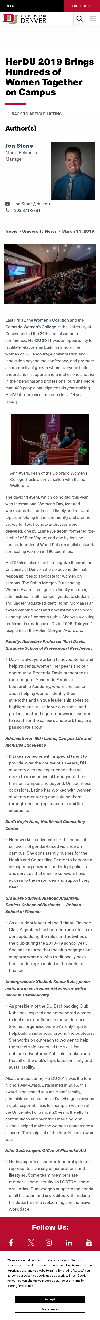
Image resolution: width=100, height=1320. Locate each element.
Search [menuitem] (79, 13)
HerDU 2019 (40, 340)
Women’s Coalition (51, 320)
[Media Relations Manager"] (7, 203)
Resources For (80, 6)
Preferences (50, 1309)
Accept (50, 1299)
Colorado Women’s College (30, 327)
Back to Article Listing (36, 113)
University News (39, 231)
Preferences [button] (26, 1286)
